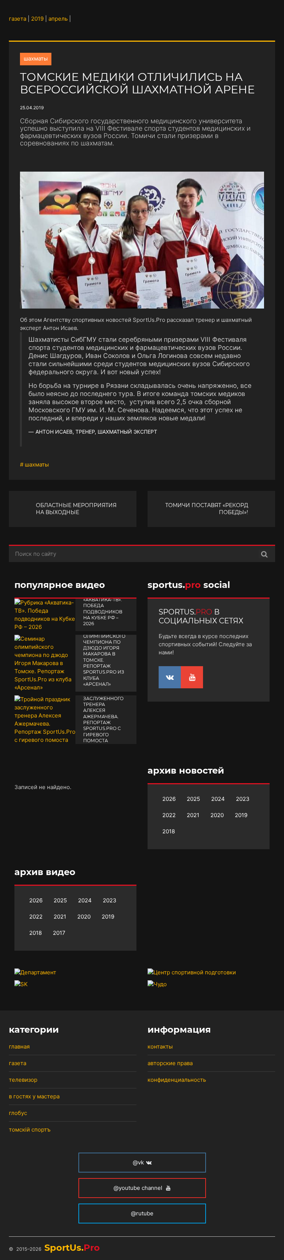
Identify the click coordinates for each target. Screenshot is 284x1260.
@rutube (142, 1213)
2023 (243, 798)
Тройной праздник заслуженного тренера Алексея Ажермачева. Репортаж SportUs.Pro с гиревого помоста (103, 713)
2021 (193, 815)
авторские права (170, 1063)
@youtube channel (139, 1187)
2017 (59, 932)
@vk (138, 1162)
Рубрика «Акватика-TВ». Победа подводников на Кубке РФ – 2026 (102, 608)
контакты (160, 1046)
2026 (169, 798)
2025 (193, 798)
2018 (168, 831)
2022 (169, 815)
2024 (218, 798)
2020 (217, 815)
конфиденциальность (177, 1079)
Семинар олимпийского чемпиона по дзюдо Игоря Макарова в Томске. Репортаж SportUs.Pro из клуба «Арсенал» (104, 657)
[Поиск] (264, 554)
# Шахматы (34, 464)
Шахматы (36, 58)
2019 (241, 815)
